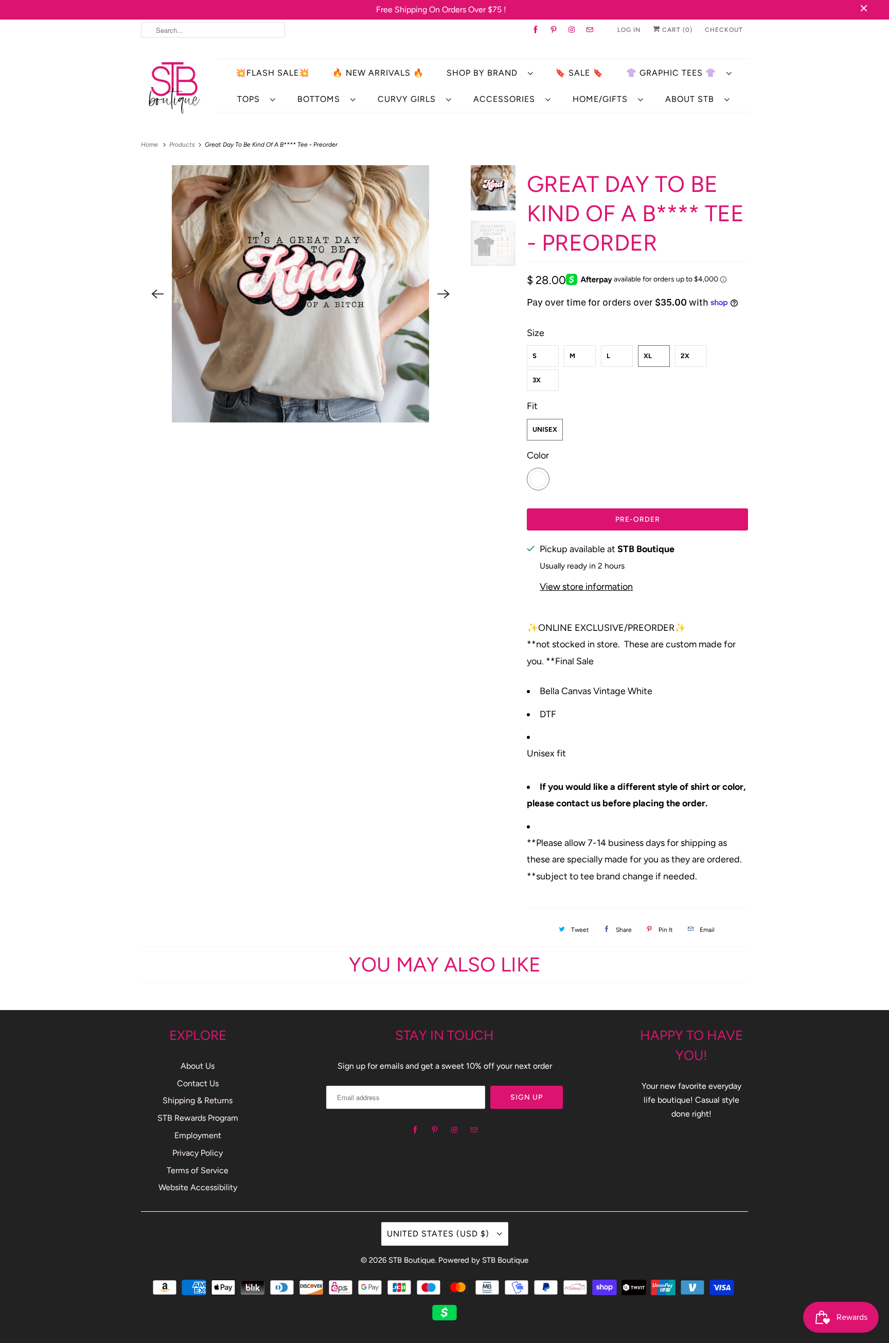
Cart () (676, 29)
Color (538, 455)
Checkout (724, 29)
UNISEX (544, 429)
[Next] (444, 293)
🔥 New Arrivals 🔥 (378, 73)
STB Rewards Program (197, 1118)
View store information (586, 586)
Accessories (506, 99)
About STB (692, 99)
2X (685, 356)
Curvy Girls (409, 99)
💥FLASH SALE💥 (273, 73)
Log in (629, 29)
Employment (197, 1135)
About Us (198, 1066)
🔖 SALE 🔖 (579, 73)
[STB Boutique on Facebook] (535, 30)
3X (536, 380)
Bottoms (321, 99)
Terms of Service (197, 1170)
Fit (532, 406)
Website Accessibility (197, 1187)
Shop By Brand (485, 73)
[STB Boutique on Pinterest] (553, 30)
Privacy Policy (197, 1153)
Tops (251, 99)
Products (183, 144)
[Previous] (157, 293)
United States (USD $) (439, 1234)
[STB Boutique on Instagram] (571, 30)
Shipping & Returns (198, 1100)
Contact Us (198, 1083)
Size (535, 333)
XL (648, 356)
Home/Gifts (603, 99)
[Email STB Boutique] (589, 30)
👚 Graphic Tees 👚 (673, 73)
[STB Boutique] (174, 87)
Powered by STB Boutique (483, 1260)
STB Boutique (411, 1260)
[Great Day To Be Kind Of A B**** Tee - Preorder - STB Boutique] (301, 293)
